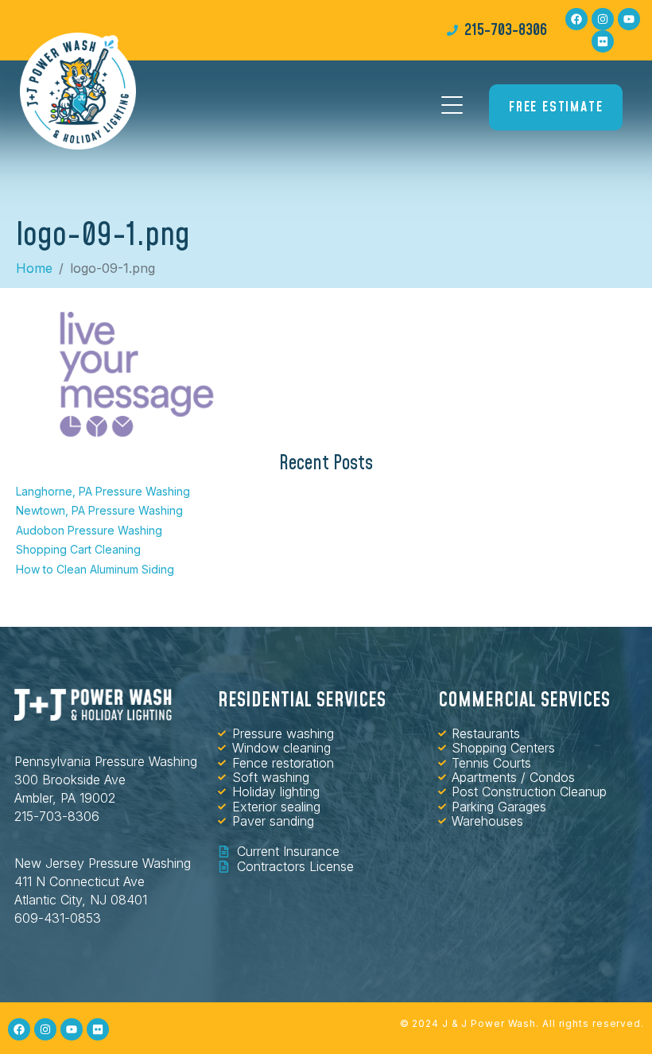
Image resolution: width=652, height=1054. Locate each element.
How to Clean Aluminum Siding (95, 569)
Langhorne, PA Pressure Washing (103, 491)
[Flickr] (603, 41)
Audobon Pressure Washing (89, 530)
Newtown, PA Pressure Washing (99, 510)
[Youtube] (629, 19)
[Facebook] (576, 19)
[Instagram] (603, 19)
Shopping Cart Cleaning (78, 549)
